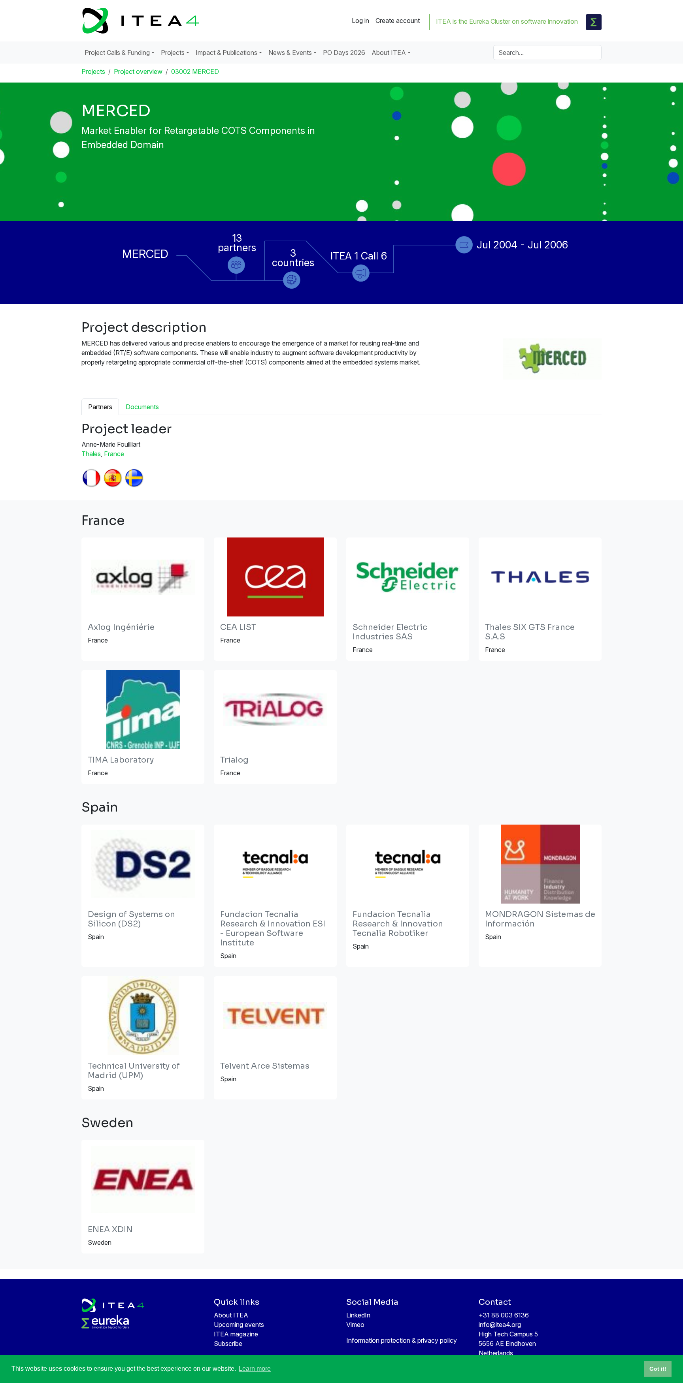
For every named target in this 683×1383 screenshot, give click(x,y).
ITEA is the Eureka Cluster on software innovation (507, 21)
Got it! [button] (657, 1369)
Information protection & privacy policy (401, 1340)
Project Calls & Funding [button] (117, 52)
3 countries (293, 258)
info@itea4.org (500, 1325)
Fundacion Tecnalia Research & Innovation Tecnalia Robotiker (398, 923)
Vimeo (355, 1325)
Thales (91, 454)
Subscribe (228, 1343)
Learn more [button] (255, 1368)
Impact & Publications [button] (226, 52)
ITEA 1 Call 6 (358, 256)
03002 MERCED (195, 71)
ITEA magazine (236, 1334)
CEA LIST (238, 627)
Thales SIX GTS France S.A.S (530, 632)
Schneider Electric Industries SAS (390, 632)
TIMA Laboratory (121, 760)
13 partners (237, 243)
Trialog (234, 760)
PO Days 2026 (344, 52)
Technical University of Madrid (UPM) (134, 1070)
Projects (93, 71)
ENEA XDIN (110, 1230)
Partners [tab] (100, 407)
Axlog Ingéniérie (121, 627)
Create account (397, 20)
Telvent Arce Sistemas (264, 1066)
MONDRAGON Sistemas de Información (540, 919)
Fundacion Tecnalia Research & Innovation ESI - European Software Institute (272, 928)
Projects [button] (173, 52)
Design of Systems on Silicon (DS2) (131, 919)
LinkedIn (358, 1315)
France (114, 454)
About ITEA (231, 1315)
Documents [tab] (142, 407)
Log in (360, 20)
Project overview (138, 71)
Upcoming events (239, 1325)
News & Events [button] (290, 52)
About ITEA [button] (389, 52)
